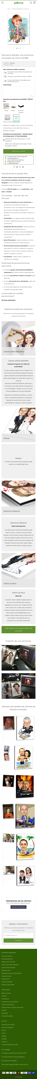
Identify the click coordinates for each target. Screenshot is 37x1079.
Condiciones (5, 999)
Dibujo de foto (6, 970)
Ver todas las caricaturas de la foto (18, 629)
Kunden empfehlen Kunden (10, 1044)
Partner (4, 1030)
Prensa (4, 1033)
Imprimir (4, 996)
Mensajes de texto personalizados (12, 973)
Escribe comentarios (18, 907)
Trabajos (4, 1036)
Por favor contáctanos (8, 300)
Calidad (4, 1010)
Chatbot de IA (6, 979)
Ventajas (4, 1039)
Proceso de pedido (7, 1016)
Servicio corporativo (8, 1027)
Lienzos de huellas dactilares (10, 964)
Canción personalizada (8, 967)
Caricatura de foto (7, 956)
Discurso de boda (7, 982)
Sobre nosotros (6, 993)
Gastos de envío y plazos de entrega (12, 1007)
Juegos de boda (6, 976)
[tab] (16, 48)
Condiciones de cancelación (10, 1001)
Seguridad (5, 1013)
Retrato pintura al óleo (8, 962)
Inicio (8, 9)
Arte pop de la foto (7, 959)
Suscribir (18, 940)
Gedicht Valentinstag (8, 984)
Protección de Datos (8, 1004)
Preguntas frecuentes (8, 1024)
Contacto (4, 1041)
